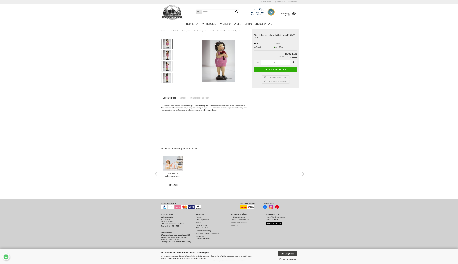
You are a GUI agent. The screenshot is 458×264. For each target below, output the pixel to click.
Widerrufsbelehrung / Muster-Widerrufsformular (276, 218)
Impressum (200, 236)
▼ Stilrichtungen (230, 24)
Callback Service (201, 225)
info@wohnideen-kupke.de (175, 224)
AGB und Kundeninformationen (206, 228)
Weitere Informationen (287, 259)
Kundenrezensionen (199, 98)
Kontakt (198, 222)
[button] (266, 2)
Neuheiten (192, 24)
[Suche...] (236, 12)
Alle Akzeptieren (287, 254)
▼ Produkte (209, 24)
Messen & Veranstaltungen (240, 220)
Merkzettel (293, 2)
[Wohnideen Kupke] (176, 12)
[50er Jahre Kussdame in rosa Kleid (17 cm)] (218, 60)
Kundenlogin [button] (280, 2)
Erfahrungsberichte (202, 220)
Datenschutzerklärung (198, 258)
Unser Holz (234, 225)
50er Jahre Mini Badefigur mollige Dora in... (173, 176)
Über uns (199, 217)
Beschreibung (169, 98)
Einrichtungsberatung (258, 24)
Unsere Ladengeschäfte (239, 222)
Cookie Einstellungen (203, 238)
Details (183, 98)
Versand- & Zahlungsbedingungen (207, 233)
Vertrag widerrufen (274, 223)
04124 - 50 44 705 (173, 226)
